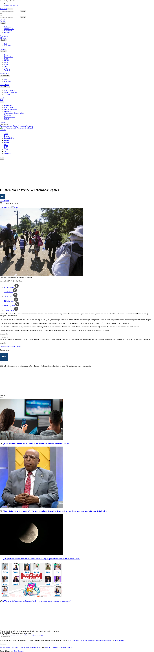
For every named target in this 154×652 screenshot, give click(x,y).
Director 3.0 (8, 31)
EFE (1, 201)
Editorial (7, 32)
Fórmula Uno (8, 57)
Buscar (23, 11)
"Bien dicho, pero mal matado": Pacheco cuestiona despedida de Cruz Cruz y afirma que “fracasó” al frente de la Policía (55, 511)
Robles (6, 119)
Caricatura (7, 115)
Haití (5, 44)
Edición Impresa (9, 117)
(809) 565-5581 (120, 640)
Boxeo (6, 55)
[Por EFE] (2, 199)
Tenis (6, 68)
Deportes (3, 49)
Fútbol (6, 59)
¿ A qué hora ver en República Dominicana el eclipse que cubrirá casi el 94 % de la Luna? (41, 559)
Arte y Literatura (9, 90)
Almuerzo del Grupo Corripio (14, 113)
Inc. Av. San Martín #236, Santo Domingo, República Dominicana (89, 640)
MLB (6, 62)
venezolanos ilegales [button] (14, 346)
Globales (3, 38)
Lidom (6, 60)
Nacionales (3, 19)
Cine (5, 79)
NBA (6, 64)
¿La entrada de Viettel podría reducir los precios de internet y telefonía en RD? (37, 443)
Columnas (7, 27)
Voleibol (7, 70)
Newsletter (3, 122)
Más (1, 100)
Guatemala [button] (3, 346)
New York (7, 45)
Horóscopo (8, 105)
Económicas (4, 36)
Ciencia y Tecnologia (11, 92)
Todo (6, 134)
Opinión (2, 21)
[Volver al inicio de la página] (2, 158)
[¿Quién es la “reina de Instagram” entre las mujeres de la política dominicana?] (77, 580)
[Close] (1, 15)
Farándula (7, 81)
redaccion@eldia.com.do (63, 647)
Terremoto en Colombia (11, 5)
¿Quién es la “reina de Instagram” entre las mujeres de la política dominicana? (37, 601)
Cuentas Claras (9, 29)
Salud (2, 98)
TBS (5, 66)
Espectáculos (4, 73)
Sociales (7, 94)
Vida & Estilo (4, 85)
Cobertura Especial (10, 109)
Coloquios (7, 111)
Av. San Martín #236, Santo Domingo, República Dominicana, (21, 647)
